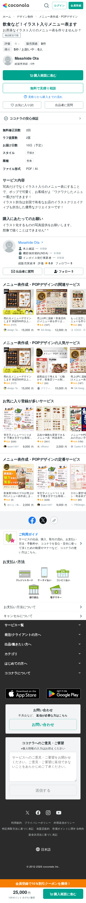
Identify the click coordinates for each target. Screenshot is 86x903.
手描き (30, 152)
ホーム (7, 16)
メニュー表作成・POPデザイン (58, 16)
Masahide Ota (28, 242)
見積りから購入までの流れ (45, 96)
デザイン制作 (25, 16)
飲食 (29, 160)
